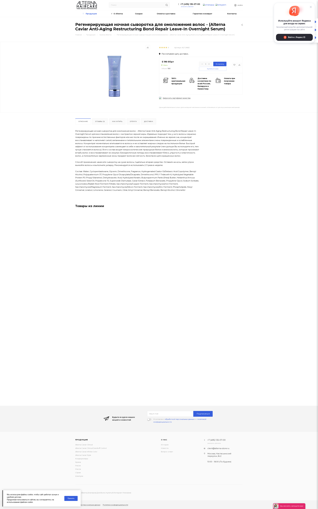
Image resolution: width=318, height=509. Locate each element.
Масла (78, 469)
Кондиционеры (81, 459)
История (164, 445)
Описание (83, 121)
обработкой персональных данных (179, 419)
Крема (78, 462)
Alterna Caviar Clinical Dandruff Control (91, 448)
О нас (164, 440)
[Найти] (167, 5)
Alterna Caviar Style (83, 455)
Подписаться (203, 414)
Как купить (117, 121)
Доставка (148, 121)
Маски (78, 466)
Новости (164, 448)
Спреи (78, 473)
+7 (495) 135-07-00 (190, 4)
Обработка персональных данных (86, 505)
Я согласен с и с (179, 420)
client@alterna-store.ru (218, 448)
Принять (71, 498)
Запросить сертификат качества (176, 98)
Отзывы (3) (100, 121)
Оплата (133, 121)
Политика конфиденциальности (115, 505)
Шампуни (79, 476)
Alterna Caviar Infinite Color (86, 452)
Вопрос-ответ (167, 452)
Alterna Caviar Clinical (84, 445)
